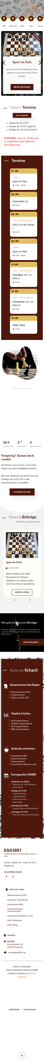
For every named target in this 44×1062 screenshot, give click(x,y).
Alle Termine (22, 115)
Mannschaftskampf (26, 220)
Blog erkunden (30, 642)
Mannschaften (13, 26)
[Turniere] (22, 18)
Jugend (31, 26)
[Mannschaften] (13, 18)
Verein (4, 26)
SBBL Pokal (19, 325)
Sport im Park (20, 181)
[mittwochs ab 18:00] (24, 784)
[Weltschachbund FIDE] (24, 692)
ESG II (15, 220)
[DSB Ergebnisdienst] (24, 720)
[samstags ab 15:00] (24, 807)
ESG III (15, 297)
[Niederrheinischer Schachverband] (24, 760)
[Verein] (4, 18)
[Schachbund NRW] (24, 755)
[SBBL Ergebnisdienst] (24, 729)
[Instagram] (13, 876)
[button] (4, 63)
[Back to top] (22, 1055)
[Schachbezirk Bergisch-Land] (24, 764)
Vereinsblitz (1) (20, 201)
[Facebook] (6, 876)
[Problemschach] (24, 694)
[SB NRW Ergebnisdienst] (24, 723)
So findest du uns (22, 492)
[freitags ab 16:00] (24, 796)
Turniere (22, 26)
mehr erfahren (22, 87)
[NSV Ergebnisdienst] (24, 726)
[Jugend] (31, 18)
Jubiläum (40, 26)
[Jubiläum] (40, 18)
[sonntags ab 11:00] (24, 813)
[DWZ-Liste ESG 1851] (24, 697)
